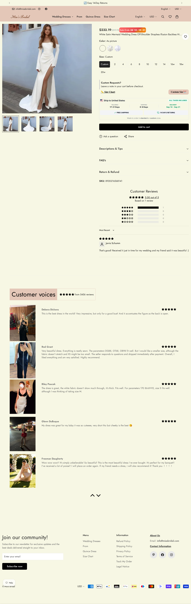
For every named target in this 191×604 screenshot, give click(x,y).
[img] (106, 238)
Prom (79, 16)
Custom (104, 64)
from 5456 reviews (84, 294)
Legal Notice (122, 566)
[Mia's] (20, 16)
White (118, 48)
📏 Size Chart (108, 92)
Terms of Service (124, 556)
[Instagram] (39, 9)
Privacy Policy (123, 551)
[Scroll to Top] (185, 587)
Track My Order (124, 561)
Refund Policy (123, 541)
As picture (103, 48)
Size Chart (109, 16)
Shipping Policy (124, 546)
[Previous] (9, 3)
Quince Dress (93, 16)
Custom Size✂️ (178, 92)
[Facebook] (46, 9)
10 (147, 64)
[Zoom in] (85, 30)
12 (156, 64)
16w (173, 64)
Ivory (110, 48)
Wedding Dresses (61, 16)
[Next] (181, 3)
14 (164, 64)
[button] (177, 16)
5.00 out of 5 (152, 197)
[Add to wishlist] (185, 36)
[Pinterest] (153, 554)
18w (181, 64)
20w (103, 72)
